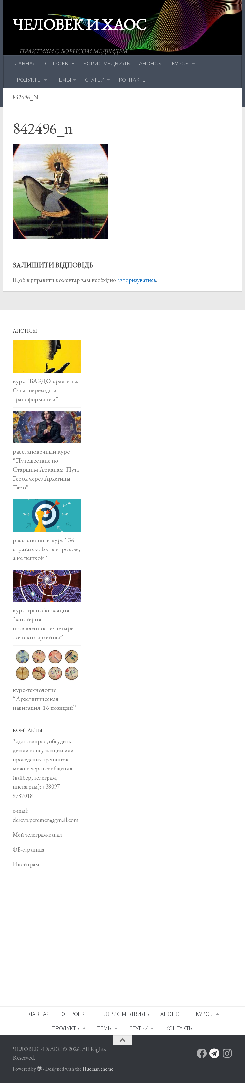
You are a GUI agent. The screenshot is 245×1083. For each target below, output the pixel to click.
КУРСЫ (181, 63)
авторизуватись (136, 280)
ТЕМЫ (63, 79)
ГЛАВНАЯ (24, 63)
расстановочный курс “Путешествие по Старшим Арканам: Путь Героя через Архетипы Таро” (46, 469)
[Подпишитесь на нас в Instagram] (227, 1053)
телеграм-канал (43, 834)
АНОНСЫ (151, 63)
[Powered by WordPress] (39, 1069)
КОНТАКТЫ (133, 79)
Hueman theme (98, 1068)
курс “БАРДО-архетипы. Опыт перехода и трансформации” (45, 390)
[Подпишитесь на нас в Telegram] (214, 1053)
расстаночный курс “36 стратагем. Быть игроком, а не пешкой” (46, 549)
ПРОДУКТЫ (27, 79)
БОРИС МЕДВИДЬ (106, 63)
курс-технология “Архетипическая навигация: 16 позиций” (44, 698)
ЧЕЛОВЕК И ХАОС (80, 24)
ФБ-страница (28, 849)
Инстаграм (26, 864)
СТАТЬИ (95, 79)
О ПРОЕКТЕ (59, 63)
